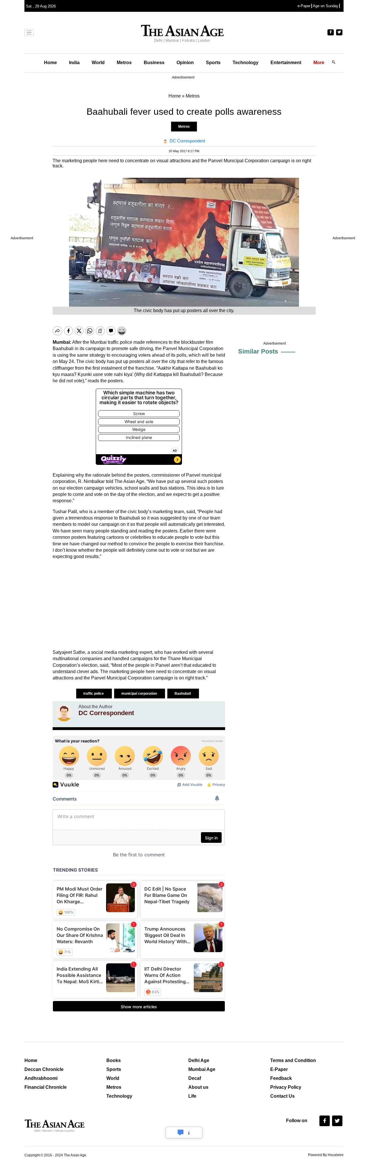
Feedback (281, 1078)
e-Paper (304, 6)
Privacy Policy (285, 1087)
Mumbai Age (201, 1069)
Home (50, 62)
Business (154, 62)
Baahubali (183, 694)
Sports (213, 62)
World (98, 62)
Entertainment (286, 62)
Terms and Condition (293, 1060)
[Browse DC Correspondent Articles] (64, 712)
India (74, 62)
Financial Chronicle (45, 1087)
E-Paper (279, 1069)
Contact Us (282, 1096)
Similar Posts (258, 351)
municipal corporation (139, 694)
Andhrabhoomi (40, 1078)
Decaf (194, 1078)
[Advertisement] (139, 604)
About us (198, 1087)
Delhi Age (198, 1060)
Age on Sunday (325, 6)
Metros (124, 62)
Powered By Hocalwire (326, 1155)
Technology (245, 62)
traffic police (94, 694)
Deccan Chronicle (44, 1069)
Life (192, 1096)
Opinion (185, 62)
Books (113, 1060)
